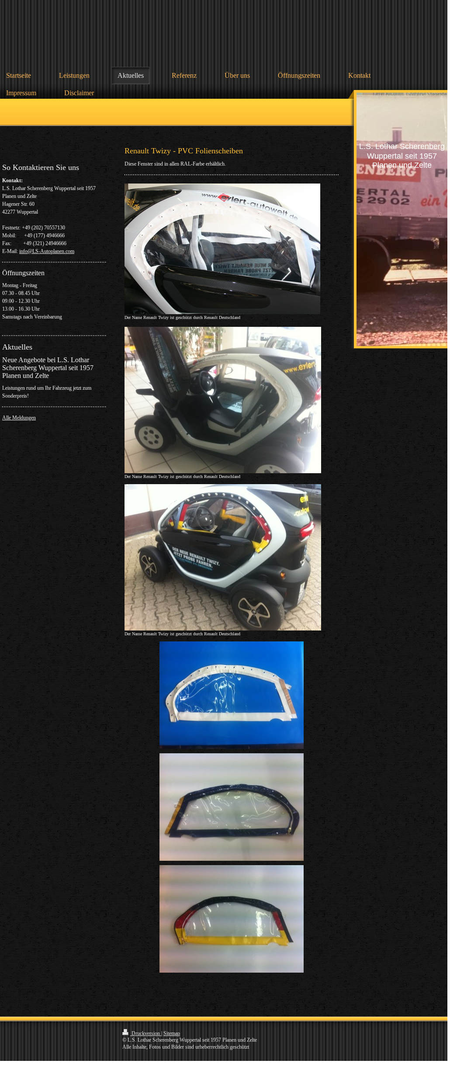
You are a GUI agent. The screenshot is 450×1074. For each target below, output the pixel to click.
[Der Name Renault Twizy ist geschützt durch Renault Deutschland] (222, 249)
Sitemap (171, 1033)
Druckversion (145, 1033)
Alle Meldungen (19, 418)
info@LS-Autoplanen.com (46, 251)
